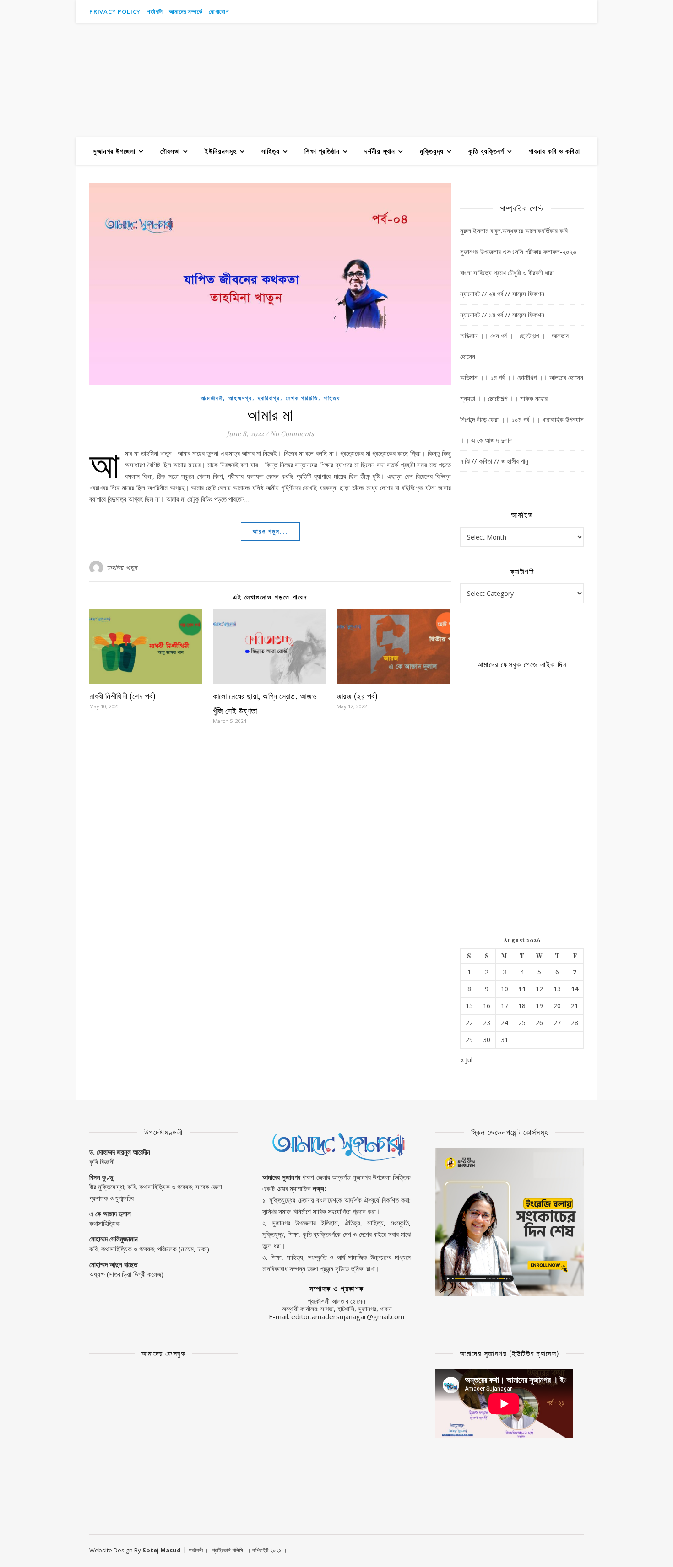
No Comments (292, 433)
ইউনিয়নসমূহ (221, 150)
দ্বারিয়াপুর (269, 398)
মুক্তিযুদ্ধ (432, 150)
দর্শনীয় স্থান (379, 150)
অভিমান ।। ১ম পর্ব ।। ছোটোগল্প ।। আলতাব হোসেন (521, 377)
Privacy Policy (115, 11)
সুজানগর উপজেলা (114, 150)
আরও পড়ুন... (270, 531)
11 (522, 989)
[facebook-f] (556, 11)
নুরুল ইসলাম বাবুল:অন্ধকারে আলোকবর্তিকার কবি (514, 230)
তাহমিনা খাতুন (122, 567)
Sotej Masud (161, 1550)
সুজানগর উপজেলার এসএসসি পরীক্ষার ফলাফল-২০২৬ (518, 251)
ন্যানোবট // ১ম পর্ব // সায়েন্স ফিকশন (502, 314)
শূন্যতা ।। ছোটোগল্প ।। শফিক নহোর (504, 398)
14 (574, 989)
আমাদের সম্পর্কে (185, 11)
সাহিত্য (270, 150)
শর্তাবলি (155, 11)
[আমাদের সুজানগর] (336, 80)
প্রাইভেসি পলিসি (227, 1550)
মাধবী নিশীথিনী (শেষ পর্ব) (122, 695)
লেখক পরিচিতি (302, 398)
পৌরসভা (170, 150)
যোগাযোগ (219, 11)
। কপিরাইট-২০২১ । (267, 1550)
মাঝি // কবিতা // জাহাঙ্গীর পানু (494, 460)
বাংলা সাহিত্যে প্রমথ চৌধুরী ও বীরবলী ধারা (507, 272)
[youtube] (544, 11)
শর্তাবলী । (198, 1550)
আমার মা (270, 414)
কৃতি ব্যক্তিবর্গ (486, 150)
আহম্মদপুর (240, 398)
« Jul (466, 1059)
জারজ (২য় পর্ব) (357, 695)
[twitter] (581, 11)
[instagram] (569, 11)
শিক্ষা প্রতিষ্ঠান (322, 150)
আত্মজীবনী (212, 398)
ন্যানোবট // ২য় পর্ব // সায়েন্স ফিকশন (502, 293)
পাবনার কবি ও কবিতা (554, 150)
